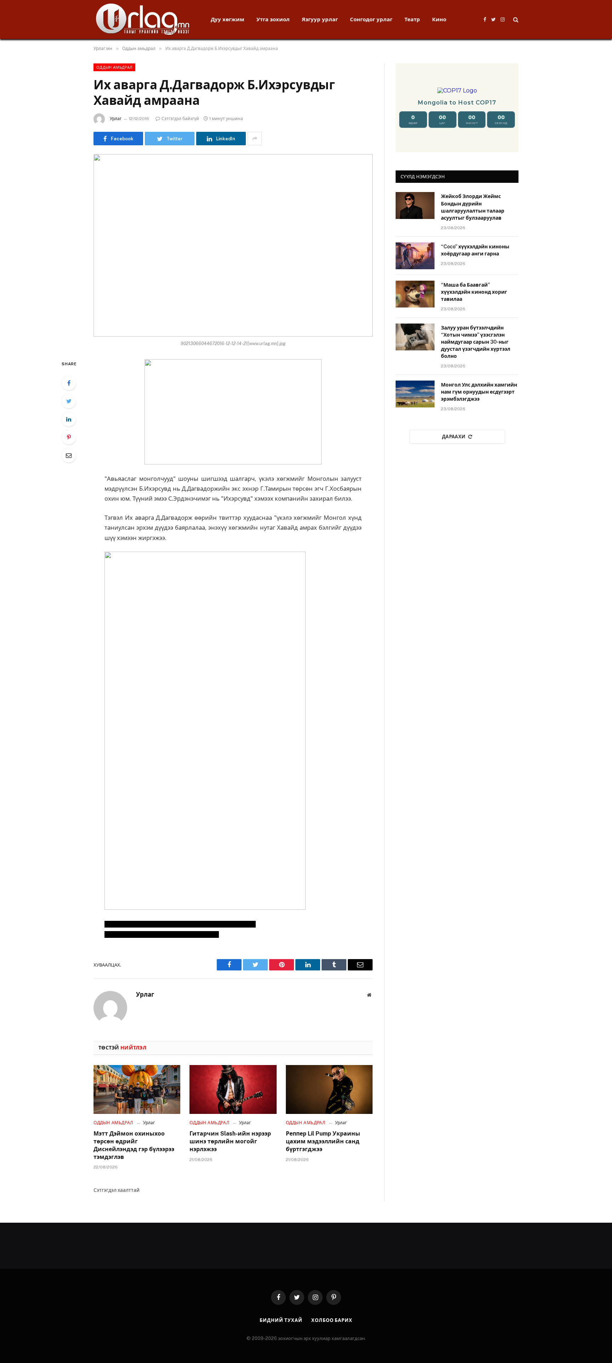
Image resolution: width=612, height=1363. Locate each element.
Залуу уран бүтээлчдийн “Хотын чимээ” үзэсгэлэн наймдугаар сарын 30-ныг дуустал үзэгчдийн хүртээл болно (475, 342)
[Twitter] (69, 401)
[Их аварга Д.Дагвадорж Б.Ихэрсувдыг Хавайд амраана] (233, 245)
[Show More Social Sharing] (255, 138)
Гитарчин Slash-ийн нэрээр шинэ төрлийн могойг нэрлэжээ (230, 1141)
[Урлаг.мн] (143, 19)
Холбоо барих (331, 1320)
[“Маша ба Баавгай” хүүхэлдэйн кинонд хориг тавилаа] (415, 294)
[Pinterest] (69, 437)
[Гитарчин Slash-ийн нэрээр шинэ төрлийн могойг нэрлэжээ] (232, 1089)
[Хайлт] (515, 20)
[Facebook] (69, 383)
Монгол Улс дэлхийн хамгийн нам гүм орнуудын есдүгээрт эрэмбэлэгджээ (479, 392)
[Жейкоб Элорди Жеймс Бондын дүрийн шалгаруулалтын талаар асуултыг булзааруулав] (415, 205)
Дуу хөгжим (227, 19)
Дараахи (454, 436)
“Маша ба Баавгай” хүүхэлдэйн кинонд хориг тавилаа (474, 292)
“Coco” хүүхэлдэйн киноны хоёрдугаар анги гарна (475, 250)
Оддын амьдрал (114, 67)
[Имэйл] (69, 455)
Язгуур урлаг (320, 19)
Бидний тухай (281, 1320)
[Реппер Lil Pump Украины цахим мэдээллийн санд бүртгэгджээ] (329, 1089)
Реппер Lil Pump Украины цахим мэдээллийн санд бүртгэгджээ (323, 1141)
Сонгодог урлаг (371, 19)
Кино (439, 19)
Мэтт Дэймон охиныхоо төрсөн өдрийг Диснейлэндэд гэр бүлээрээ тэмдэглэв (134, 1145)
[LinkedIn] (69, 419)
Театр (412, 19)
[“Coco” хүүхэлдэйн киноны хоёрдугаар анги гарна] (415, 255)
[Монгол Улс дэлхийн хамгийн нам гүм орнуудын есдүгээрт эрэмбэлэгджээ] (415, 394)
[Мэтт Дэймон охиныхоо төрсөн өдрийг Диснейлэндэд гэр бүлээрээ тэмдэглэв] (137, 1089)
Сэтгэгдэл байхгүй (180, 118)
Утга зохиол (273, 19)
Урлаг (115, 118)
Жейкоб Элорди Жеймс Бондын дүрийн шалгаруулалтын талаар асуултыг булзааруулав (472, 206)
